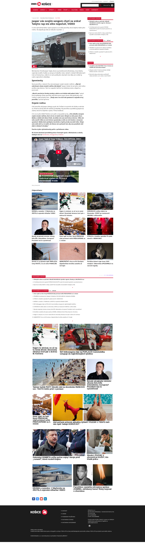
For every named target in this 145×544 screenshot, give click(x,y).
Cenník (64, 513)
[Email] (41, 499)
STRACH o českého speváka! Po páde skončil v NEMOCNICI (48, 299)
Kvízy (87, 10)
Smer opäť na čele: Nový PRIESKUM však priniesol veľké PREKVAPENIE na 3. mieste (100, 44)
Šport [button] (65, 10)
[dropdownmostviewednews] (100, 37)
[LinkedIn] (45, 499)
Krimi (59, 10)
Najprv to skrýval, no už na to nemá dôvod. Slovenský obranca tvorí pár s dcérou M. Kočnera (57, 314)
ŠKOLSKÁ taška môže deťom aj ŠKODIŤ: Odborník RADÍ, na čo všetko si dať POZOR (100, 75)
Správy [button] (52, 10)
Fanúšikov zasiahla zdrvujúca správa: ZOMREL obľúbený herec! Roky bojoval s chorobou (56, 312)
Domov (35, 10)
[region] (52, 4)
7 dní (104, 40)
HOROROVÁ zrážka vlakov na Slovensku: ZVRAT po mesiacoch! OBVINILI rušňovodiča (55, 306)
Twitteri (61, 135)
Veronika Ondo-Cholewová (47, 18)
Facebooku (45, 135)
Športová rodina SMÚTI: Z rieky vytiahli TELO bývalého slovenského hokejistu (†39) (100, 33)
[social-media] (89, 526)
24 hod (108, 40)
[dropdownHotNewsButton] (100, 79)
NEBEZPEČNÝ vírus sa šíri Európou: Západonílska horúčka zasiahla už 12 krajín (53, 317)
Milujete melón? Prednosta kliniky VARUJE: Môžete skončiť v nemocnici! (99, 70)
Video (82, 10)
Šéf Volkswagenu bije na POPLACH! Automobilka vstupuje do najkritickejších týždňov (55, 304)
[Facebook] (33, 499)
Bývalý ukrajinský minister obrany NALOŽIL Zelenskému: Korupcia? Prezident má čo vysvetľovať (57, 309)
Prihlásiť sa (106, 5)
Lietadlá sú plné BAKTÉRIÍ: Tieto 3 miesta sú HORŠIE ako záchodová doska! (101, 66)
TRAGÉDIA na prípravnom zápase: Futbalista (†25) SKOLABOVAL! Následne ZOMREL (100, 48)
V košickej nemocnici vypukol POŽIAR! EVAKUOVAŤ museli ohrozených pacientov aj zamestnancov (100, 28)
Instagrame (53, 135)
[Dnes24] (46, 4)
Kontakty (94, 10)
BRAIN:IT (65, 536)
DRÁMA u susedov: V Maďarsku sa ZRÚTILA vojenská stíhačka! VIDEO (51, 301)
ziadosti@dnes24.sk (93, 522)
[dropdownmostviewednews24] (100, 56)
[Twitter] (37, 499)
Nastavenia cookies (67, 519)
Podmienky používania (68, 516)
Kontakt (64, 511)
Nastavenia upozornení (69, 522)
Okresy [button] (43, 10)
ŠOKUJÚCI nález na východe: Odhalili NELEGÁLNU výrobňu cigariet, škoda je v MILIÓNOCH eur (100, 23)
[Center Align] (100, 5)
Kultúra (75, 10)
